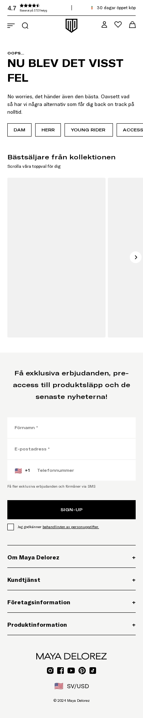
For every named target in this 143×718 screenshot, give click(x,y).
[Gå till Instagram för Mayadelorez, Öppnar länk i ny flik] (50, 670)
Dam (19, 129)
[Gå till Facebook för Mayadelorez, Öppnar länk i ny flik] (60, 670)
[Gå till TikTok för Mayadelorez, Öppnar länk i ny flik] (92, 670)
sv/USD (71, 686)
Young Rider (89, 129)
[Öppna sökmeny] (25, 26)
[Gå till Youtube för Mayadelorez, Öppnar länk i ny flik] (71, 670)
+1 (22, 470)
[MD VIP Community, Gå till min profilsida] (104, 24)
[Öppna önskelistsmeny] (118, 24)
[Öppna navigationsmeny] (11, 26)
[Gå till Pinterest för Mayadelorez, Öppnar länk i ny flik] (82, 670)
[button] (62, 8)
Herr (48, 129)
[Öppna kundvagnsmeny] (132, 24)
